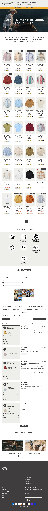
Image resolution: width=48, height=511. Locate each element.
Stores (19, 4)
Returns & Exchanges (29, 473)
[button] (12, 281)
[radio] (5, 70)
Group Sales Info (5, 491)
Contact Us (27, 481)
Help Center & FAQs (28, 479)
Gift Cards (4, 489)
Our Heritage (27, 471)
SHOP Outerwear (13, 455)
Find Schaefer (5, 487)
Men (12, 2)
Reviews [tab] (7, 316)
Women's (31, 39)
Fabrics (3, 495)
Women (17, 2)
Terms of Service (28, 477)
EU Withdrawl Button (28, 483)
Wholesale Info (5, 493)
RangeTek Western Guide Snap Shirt (12, 333)
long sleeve (14, 39)
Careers (3, 499)
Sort (34, 323)
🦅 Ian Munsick (27, 4)
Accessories (24, 2)
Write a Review (40, 319)
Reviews (26, 467)
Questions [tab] (18, 316)
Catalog (3, 497)
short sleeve (22, 39)
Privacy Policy (27, 475)
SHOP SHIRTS (35, 455)
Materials (33, 2)
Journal (26, 469)
